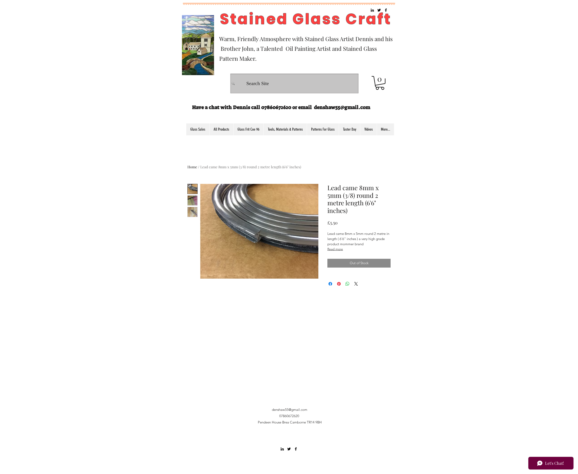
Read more (335, 249)
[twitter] (289, 449)
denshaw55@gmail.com (342, 107)
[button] (380, 83)
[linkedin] (282, 449)
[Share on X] (356, 284)
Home (192, 166)
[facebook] (296, 449)
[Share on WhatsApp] (347, 284)
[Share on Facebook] (330, 284)
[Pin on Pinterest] (339, 284)
